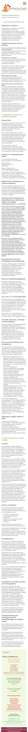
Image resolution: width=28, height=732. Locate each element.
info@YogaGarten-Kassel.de (14, 731)
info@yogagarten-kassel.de (12, 169)
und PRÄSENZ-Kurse (12, 656)
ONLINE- (4, 656)
